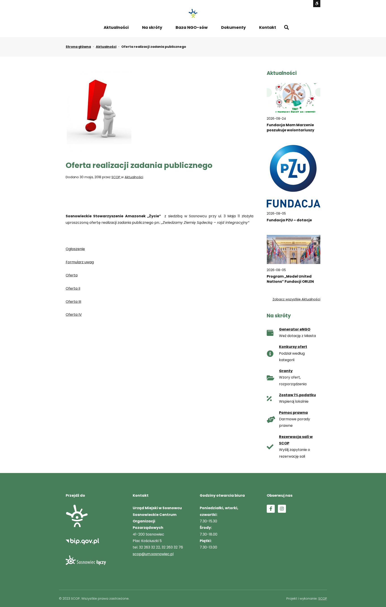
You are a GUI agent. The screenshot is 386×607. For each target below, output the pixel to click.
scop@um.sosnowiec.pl (153, 554)
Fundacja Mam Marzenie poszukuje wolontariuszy (290, 127)
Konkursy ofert (293, 346)
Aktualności (116, 27)
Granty (286, 370)
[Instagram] (282, 509)
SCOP (116, 177)
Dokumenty (233, 27)
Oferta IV (74, 314)
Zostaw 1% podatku (297, 395)
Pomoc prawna (293, 412)
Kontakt (267, 27)
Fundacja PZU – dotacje (289, 220)
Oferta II (73, 288)
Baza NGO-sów (192, 27)
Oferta (72, 275)
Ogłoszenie (75, 248)
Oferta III (73, 301)
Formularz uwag (80, 262)
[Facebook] (271, 509)
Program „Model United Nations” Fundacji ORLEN (290, 279)
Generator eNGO (294, 329)
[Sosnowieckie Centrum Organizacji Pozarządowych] (193, 13)
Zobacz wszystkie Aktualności (296, 299)
